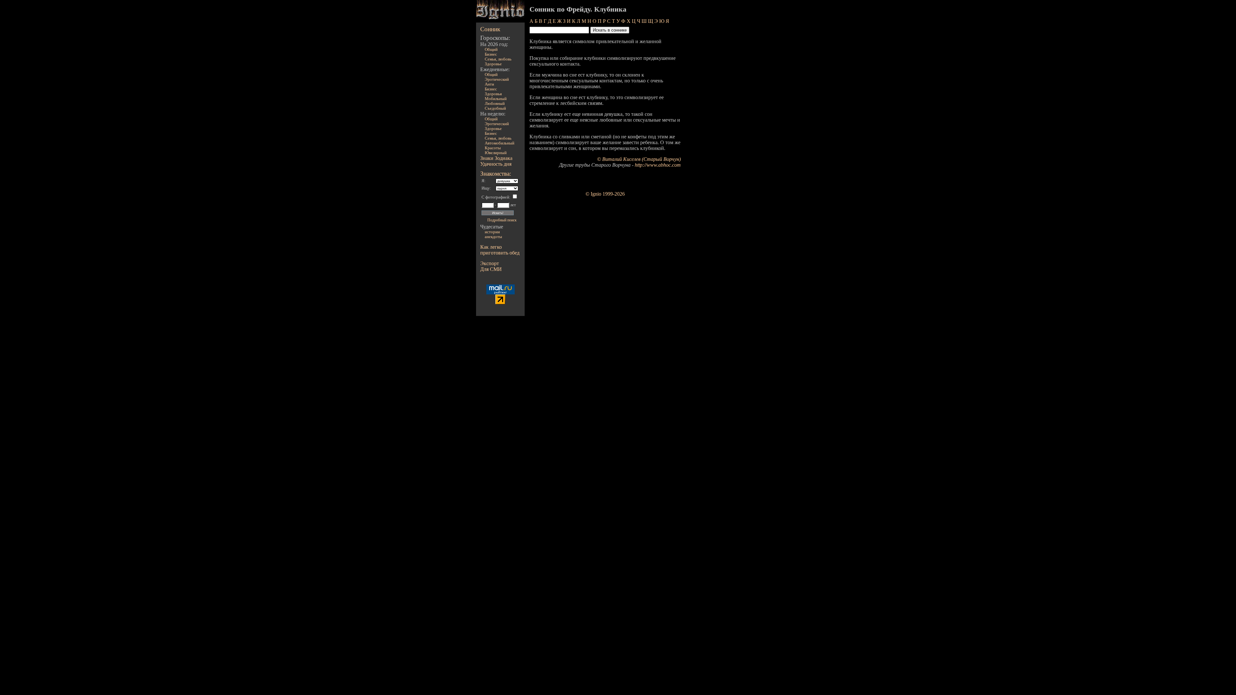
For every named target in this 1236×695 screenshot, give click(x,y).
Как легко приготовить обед (500, 249)
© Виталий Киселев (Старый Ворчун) (639, 159)
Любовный (495, 103)
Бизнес (491, 54)
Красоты (493, 148)
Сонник (490, 29)
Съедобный (495, 108)
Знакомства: (495, 173)
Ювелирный (496, 153)
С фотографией (495, 197)
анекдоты (493, 237)
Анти (489, 84)
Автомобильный (499, 143)
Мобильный (496, 99)
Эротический (497, 79)
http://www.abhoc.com (658, 165)
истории (492, 232)
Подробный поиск (502, 220)
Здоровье (493, 64)
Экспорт (489, 263)
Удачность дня (495, 164)
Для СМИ (491, 269)
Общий (491, 49)
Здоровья (493, 94)
